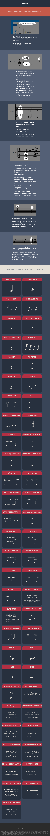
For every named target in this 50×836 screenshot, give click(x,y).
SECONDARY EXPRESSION (32, 744)
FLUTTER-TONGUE (32, 628)
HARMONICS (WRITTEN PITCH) (11, 454)
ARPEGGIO (32, 415)
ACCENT (11, 357)
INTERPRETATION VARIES (32, 609)
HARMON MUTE (32, 551)
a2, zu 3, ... (11, 706)
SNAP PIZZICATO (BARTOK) (32, 434)
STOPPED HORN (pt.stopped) (32, 512)
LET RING (11, 570)
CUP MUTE (32, 531)
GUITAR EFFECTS (32, 783)
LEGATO (32, 376)
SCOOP (11, 667)
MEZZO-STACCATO (11, 337)
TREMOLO (32, 337)
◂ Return (25, 3)
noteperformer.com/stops (11, 774)
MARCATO (32, 357)
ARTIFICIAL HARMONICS (32, 454)
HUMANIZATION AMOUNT (11, 803)
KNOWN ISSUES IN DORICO (24, 11)
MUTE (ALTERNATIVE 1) (32, 493)
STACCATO (11, 318)
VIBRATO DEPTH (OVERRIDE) (32, 706)
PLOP (11, 647)
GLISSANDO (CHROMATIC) (11, 415)
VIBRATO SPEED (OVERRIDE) (11, 725)
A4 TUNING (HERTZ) (11, 744)
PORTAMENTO (32, 764)
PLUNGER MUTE (11, 551)
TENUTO (11, 376)
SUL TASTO (32, 473)
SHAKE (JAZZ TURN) (11, 686)
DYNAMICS (32, 279)
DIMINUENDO (32, 299)
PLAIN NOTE (11, 279)
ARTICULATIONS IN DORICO (25, 269)
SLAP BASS (11, 609)
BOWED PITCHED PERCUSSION (11, 783)
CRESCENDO (11, 299)
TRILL (32, 396)
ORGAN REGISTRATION (11, 764)
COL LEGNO (11, 434)
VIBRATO (11, 589)
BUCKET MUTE (11, 531)
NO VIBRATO (32, 570)
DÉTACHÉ (11, 473)
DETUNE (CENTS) (32, 686)
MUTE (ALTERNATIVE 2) (11, 512)
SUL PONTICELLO (11, 492)
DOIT (32, 647)
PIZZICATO (11, 396)
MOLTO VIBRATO (32, 589)
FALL (32, 667)
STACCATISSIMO (32, 318)
